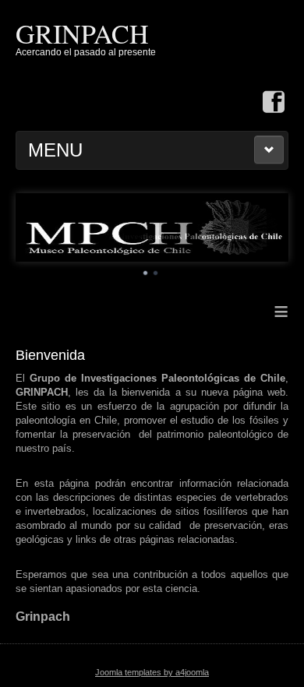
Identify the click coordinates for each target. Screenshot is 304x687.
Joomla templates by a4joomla (152, 672)
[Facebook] (274, 103)
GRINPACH (82, 33)
